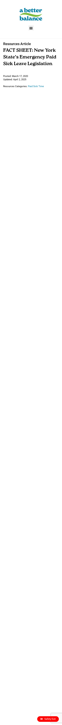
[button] (31, 28)
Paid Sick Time (36, 86)
